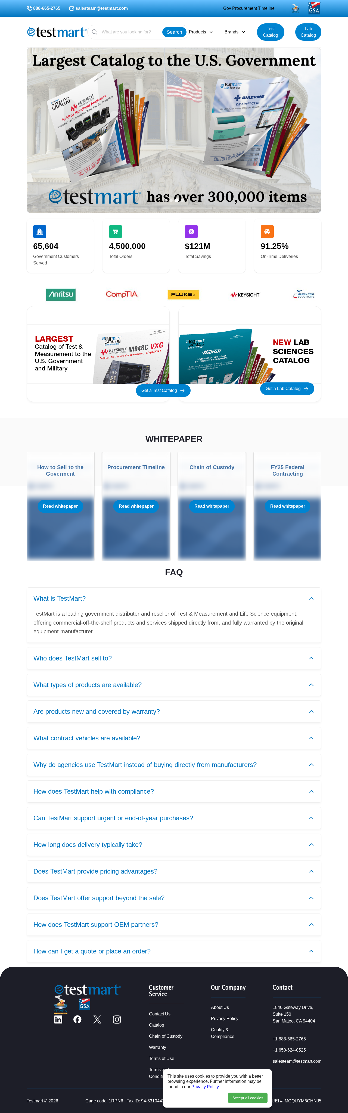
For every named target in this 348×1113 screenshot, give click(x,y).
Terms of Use (161, 1058)
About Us (220, 1007)
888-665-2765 (46, 8)
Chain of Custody (165, 1036)
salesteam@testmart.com (102, 8)
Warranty (157, 1047)
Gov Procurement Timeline (249, 8)
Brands (231, 32)
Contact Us (159, 1014)
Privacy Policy (205, 1086)
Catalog (156, 1025)
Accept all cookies (247, 1098)
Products (197, 32)
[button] (165, 200)
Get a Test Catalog (159, 390)
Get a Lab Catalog (283, 388)
